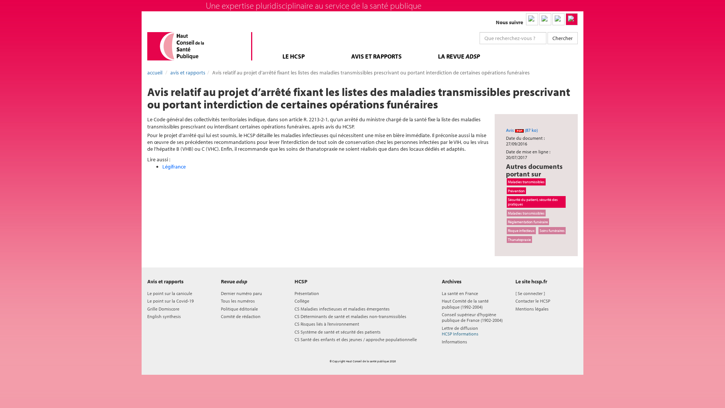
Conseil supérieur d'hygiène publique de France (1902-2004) (472, 317)
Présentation (307, 293)
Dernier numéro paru (241, 293)
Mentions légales (532, 309)
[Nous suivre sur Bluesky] (545, 19)
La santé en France (460, 293)
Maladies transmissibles (526, 181)
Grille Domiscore (163, 309)
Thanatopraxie (519, 239)
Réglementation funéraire (528, 221)
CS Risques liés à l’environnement (327, 324)
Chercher (562, 38)
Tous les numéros (238, 301)
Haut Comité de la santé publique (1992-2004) (465, 303)
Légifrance (174, 166)
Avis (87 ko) (522, 130)
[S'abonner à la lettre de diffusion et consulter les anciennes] (572, 19)
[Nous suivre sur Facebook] (558, 19)
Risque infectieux (521, 230)
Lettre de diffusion (460, 331)
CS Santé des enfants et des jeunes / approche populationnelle (356, 339)
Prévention (516, 191)
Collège (302, 301)
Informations (454, 342)
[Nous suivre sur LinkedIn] (532, 19)
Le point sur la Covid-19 (170, 301)
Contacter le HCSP (532, 301)
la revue (459, 56)
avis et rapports (376, 56)
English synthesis (164, 316)
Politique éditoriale (239, 309)
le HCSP (293, 56)
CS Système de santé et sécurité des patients (338, 332)
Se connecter (530, 293)
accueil (154, 72)
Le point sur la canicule (169, 293)
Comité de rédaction (241, 316)
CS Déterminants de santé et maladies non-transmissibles (350, 316)
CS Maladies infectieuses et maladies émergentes (342, 309)
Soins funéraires (552, 230)
